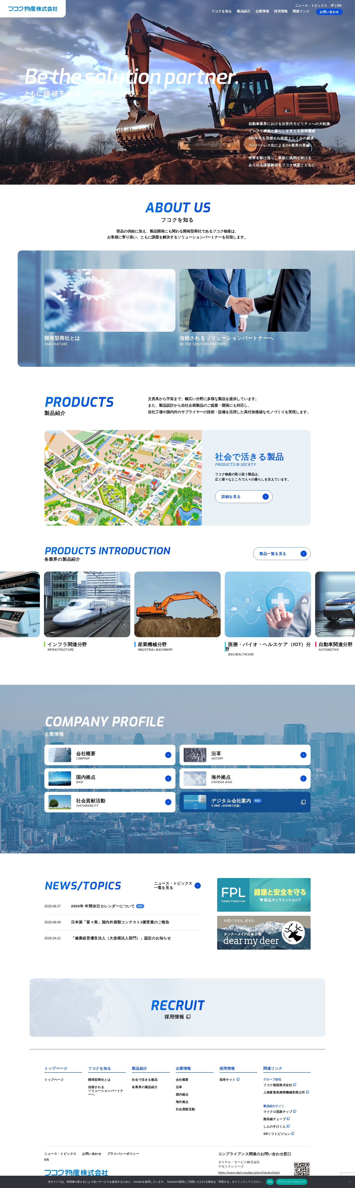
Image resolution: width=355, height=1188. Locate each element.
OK (270, 1181)
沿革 (179, 1087)
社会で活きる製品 (145, 1079)
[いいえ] (350, 1182)
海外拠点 (182, 1101)
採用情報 (281, 11)
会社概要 (182, 1079)
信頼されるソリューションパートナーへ (105, 1090)
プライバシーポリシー (123, 1153)
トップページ (54, 1079)
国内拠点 (182, 1094)
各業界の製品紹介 (145, 1087)
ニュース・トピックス (311, 5)
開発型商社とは (99, 1079)
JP (332, 5)
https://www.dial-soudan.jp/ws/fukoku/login (249, 1172)
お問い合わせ (329, 12)
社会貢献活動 (185, 1109)
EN (339, 5)
